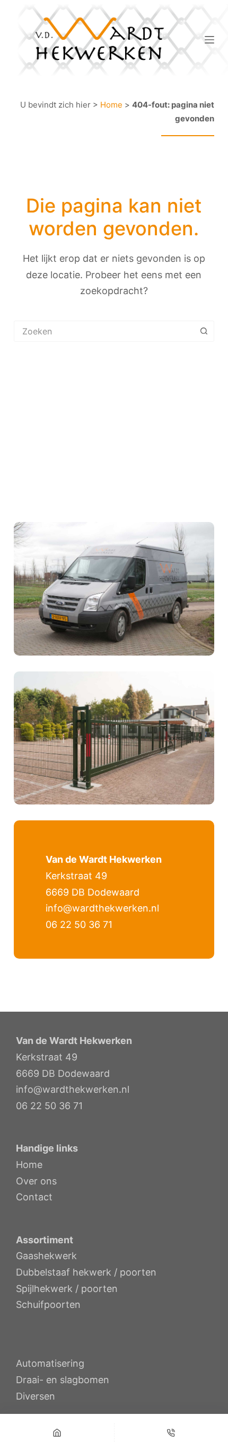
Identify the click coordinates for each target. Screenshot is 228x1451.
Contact (34, 1196)
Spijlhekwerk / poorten (67, 1288)
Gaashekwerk (46, 1255)
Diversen (35, 1396)
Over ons (36, 1181)
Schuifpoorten (48, 1304)
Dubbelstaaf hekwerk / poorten (86, 1272)
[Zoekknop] (204, 331)
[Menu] (209, 40)
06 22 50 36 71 (79, 924)
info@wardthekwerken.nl (102, 908)
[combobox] (104, 331)
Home (111, 105)
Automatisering (50, 1363)
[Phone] (171, 1432)
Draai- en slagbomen (62, 1379)
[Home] (57, 1432)
